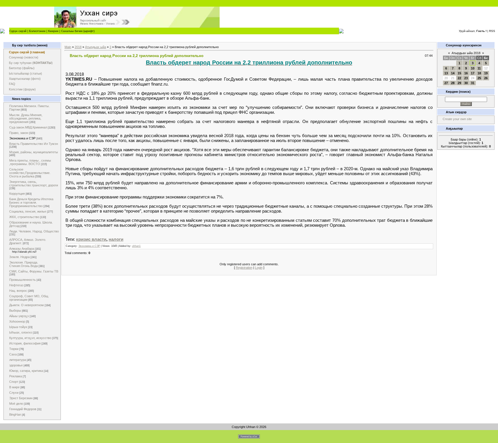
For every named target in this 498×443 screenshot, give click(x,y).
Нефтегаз (16, 285)
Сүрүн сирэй (18, 31)
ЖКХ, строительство (24, 217)
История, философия (25, 343)
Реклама (15, 376)
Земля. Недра (19, 257)
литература (17, 359)
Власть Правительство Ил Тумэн (33, 143)
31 (472, 83)
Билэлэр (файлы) (22, 68)
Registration (244, 267)
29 (459, 83)
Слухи (13, 392)
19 (486, 73)
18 (479, 73)
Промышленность (22, 279)
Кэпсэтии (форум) (22, 89)
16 (466, 73)
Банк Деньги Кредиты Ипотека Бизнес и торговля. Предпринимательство (31, 202)
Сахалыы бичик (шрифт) (78, 31)
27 (446, 83)
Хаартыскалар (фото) (25, 78)
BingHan (15, 414)
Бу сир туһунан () (31, 63)
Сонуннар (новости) (23, 57)
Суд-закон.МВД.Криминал (28, 127)
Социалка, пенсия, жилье (27, 211)
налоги (116, 239)
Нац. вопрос (18, 290)
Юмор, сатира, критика (26, 370)
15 (459, 73)
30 (466, 83)
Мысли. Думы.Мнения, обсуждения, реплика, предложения (25, 118)
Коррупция (17, 193)
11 (479, 68)
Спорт (13, 381)
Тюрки (13, 349)
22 (459, 78)
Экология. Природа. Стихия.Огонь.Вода (23, 264)
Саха (13, 354)
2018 (78, 47)
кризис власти (91, 239)
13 (446, 73)
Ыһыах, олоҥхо (20, 332)
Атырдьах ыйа (95, 47)
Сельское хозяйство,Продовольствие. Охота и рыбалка (29, 173)
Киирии (53, 31)
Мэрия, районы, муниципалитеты (33, 152)
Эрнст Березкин (21, 398)
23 (466, 78)
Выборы (15, 310)
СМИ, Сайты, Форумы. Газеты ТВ (33, 271)
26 (486, 78)
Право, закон (18, 133)
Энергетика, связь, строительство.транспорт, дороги (33, 183)
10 (472, 68)
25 (479, 78)
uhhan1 (136, 246)
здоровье (16, 365)
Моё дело (16, 403)
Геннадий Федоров (22, 409)
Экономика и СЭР (22, 138)
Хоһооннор (17, 321)
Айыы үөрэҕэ (19, 316)
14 (452, 73)
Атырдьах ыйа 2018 (466, 53)
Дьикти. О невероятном (26, 305)
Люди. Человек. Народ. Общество (34, 231)
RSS (492, 31)
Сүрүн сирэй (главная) (27, 52)
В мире (14, 387)
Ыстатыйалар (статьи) (25, 73)
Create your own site (457, 119)
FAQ (12, 84)
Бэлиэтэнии (37, 31)
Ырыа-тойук (18, 327)
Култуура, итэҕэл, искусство (30, 338)
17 (472, 73)
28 (452, 83)
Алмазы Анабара (21, 248)
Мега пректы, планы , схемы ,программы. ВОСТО (30, 162)
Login (259, 267)
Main (68, 47)
